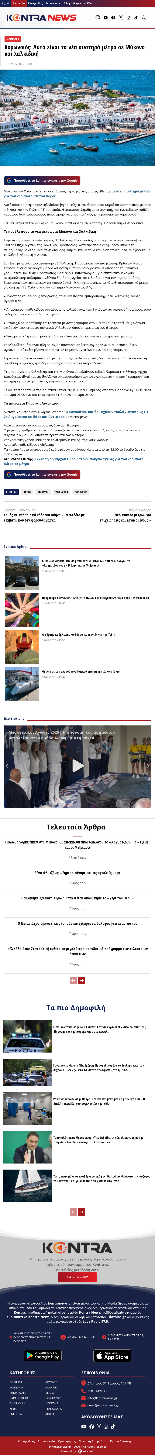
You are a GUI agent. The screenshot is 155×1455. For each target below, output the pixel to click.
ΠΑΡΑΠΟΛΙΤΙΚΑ (19, 1398)
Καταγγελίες (35, 3)
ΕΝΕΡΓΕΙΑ (15, 1414)
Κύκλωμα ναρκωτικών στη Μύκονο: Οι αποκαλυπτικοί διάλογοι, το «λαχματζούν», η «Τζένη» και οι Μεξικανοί (86, 563)
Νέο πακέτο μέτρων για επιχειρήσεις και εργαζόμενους (125, 517)
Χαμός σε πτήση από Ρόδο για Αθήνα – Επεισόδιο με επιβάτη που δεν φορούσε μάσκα (44, 517)
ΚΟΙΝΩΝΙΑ (16, 1387)
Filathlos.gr (116, 1317)
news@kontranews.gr (103, 1405)
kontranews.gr (60, 1303)
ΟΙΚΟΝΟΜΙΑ (17, 1403)
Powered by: (73, 1451)
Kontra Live (18, 3)
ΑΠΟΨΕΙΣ (51, 1414)
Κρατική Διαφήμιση (123, 1441)
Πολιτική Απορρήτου (93, 1441)
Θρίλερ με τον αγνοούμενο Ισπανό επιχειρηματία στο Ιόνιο (81, 671)
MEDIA (49, 1393)
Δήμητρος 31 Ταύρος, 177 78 (109, 1383)
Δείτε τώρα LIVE (77, 1277)
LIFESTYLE (51, 1403)
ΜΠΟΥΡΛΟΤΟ (17, 1393)
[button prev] (73, 980)
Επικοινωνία (46, 1441)
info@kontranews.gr (102, 1398)
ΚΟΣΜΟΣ (51, 1382)
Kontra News (89, 1312)
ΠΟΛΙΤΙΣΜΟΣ (53, 1398)
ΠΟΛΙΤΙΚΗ (15, 1382)
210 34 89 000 (97, 1391)
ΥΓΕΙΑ (12, 1408)
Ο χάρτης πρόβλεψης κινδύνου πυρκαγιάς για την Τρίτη (78, 635)
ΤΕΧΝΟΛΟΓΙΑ (53, 1408)
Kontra (19, 1312)
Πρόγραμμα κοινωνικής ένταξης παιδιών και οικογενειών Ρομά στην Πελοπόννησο (95, 598)
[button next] (81, 980)
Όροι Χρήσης (67, 1441)
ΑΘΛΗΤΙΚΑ (51, 1387)
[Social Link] (97, 17)
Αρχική (5, 3)
